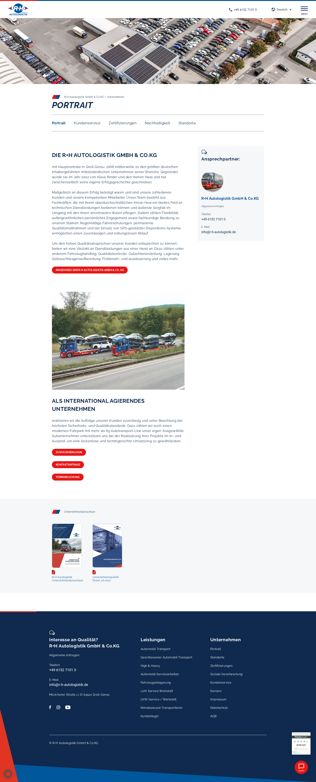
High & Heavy (150, 666)
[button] (284, 9)
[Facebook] (51, 707)
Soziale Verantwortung (226, 674)
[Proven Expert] (301, 743)
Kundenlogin (150, 716)
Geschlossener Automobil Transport (166, 657)
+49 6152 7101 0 (245, 10)
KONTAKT (301, 771)
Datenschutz (219, 708)
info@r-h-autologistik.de (218, 232)
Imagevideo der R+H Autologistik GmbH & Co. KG (90, 270)
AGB (213, 716)
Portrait (59, 123)
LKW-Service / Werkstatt (158, 699)
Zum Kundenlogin (69, 452)
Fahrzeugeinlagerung (156, 682)
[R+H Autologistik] (18, 10)
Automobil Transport (155, 649)
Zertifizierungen (123, 123)
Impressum (218, 699)
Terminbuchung (68, 477)
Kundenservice (87, 123)
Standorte (187, 123)
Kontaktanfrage (68, 464)
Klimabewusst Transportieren (162, 708)
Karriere (216, 691)
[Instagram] (59, 707)
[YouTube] (67, 707)
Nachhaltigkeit (157, 123)
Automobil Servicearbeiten (160, 674)
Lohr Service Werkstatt (157, 691)
